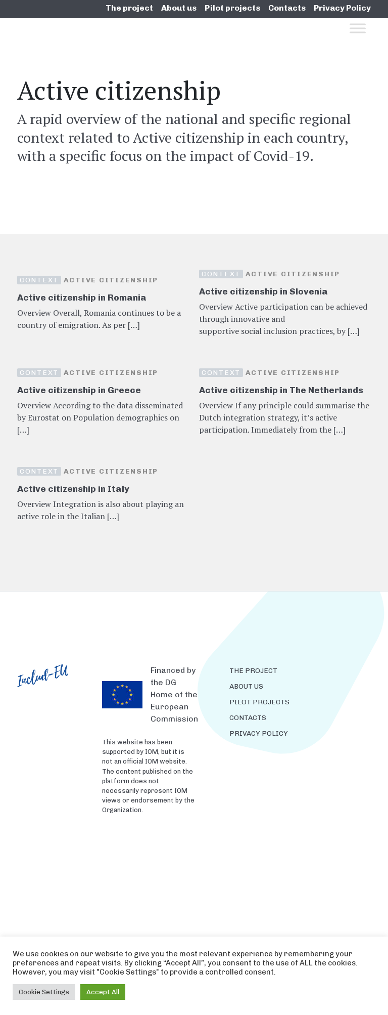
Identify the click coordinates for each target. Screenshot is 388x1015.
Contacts (287, 8)
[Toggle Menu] (358, 28)
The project (129, 8)
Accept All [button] (102, 992)
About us (179, 8)
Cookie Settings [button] (44, 992)
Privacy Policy (342, 8)
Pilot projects (232, 8)
